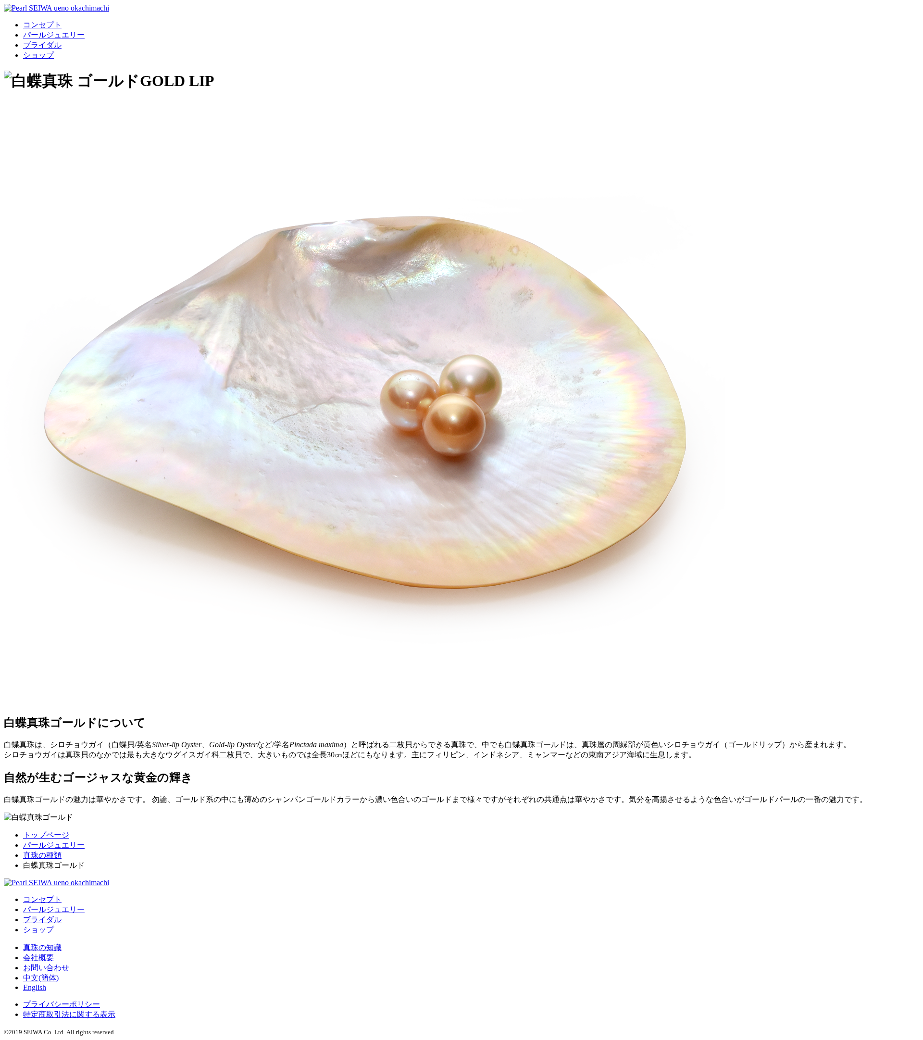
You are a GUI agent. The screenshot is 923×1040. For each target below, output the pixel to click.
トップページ (46, 835)
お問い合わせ (46, 968)
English (34, 987)
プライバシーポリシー (61, 1004)
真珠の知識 (42, 947)
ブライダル (42, 45)
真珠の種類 (42, 855)
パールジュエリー (54, 35)
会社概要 (38, 957)
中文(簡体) (41, 978)
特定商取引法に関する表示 (69, 1014)
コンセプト (42, 25)
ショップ (38, 55)
